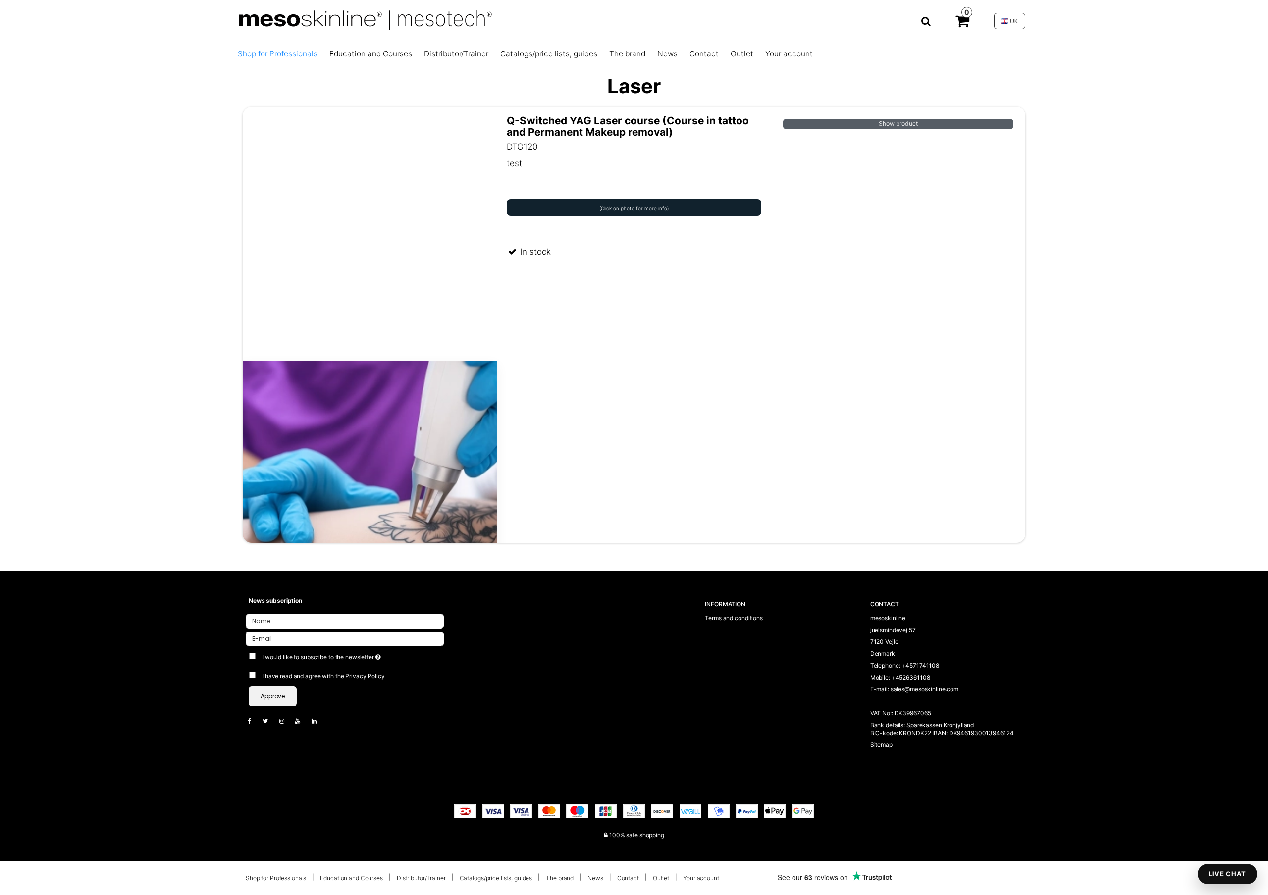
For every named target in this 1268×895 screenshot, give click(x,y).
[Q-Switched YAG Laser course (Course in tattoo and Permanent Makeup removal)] (370, 361)
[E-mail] (345, 638)
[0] (962, 23)
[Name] (345, 620)
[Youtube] (302, 721)
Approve (273, 696)
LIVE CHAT (1227, 874)
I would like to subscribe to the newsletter (358, 655)
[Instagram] (286, 721)
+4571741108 (920, 665)
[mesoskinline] (584, 21)
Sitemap (881, 744)
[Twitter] (270, 721)
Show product (898, 123)
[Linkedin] (319, 721)
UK (1013, 21)
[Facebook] (254, 721)
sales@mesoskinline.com (924, 689)
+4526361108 (911, 677)
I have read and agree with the (323, 676)
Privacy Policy (364, 676)
